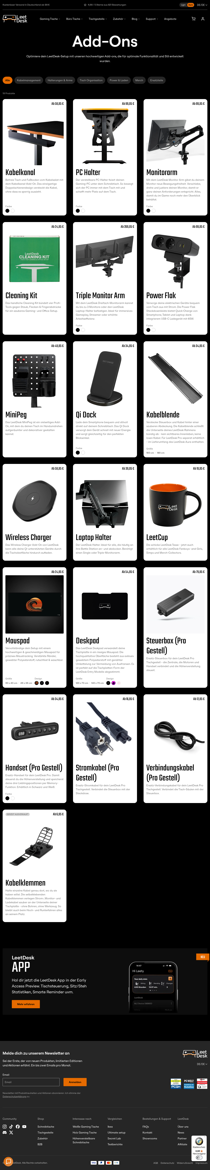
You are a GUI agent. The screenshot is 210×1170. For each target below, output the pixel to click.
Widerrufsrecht (185, 1162)
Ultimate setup (117, 1132)
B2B (40, 1144)
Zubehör (118, 18)
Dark (191, 5)
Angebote (170, 18)
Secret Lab (114, 1138)
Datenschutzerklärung (14, 1096)
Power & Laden (119, 80)
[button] (8, 1161)
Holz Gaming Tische (85, 1132)
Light (183, 5)
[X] (11, 1132)
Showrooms (150, 1138)
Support (151, 18)
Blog (134, 18)
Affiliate (182, 1144)
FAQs (146, 1126)
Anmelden (75, 1082)
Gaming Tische (49, 18)
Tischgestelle (97, 18)
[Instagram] (5, 1127)
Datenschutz (167, 1162)
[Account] (202, 19)
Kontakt (147, 1132)
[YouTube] (24, 1127)
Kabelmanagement (29, 80)
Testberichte (115, 1144)
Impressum (201, 1162)
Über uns (183, 1126)
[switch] (199, 1158)
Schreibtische (46, 1126)
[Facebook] (18, 1127)
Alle (7, 80)
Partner (182, 1138)
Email (6, 1074)
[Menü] (205, 1138)
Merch (139, 80)
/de (201, 5)
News (181, 1132)
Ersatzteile (156, 80)
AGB (155, 1162)
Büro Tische (73, 18)
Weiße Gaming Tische (86, 1126)
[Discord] (5, 1132)
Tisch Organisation (91, 80)
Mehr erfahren (25, 1004)
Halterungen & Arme (60, 80)
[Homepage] (15, 18)
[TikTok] (11, 1127)
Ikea (110, 1126)
